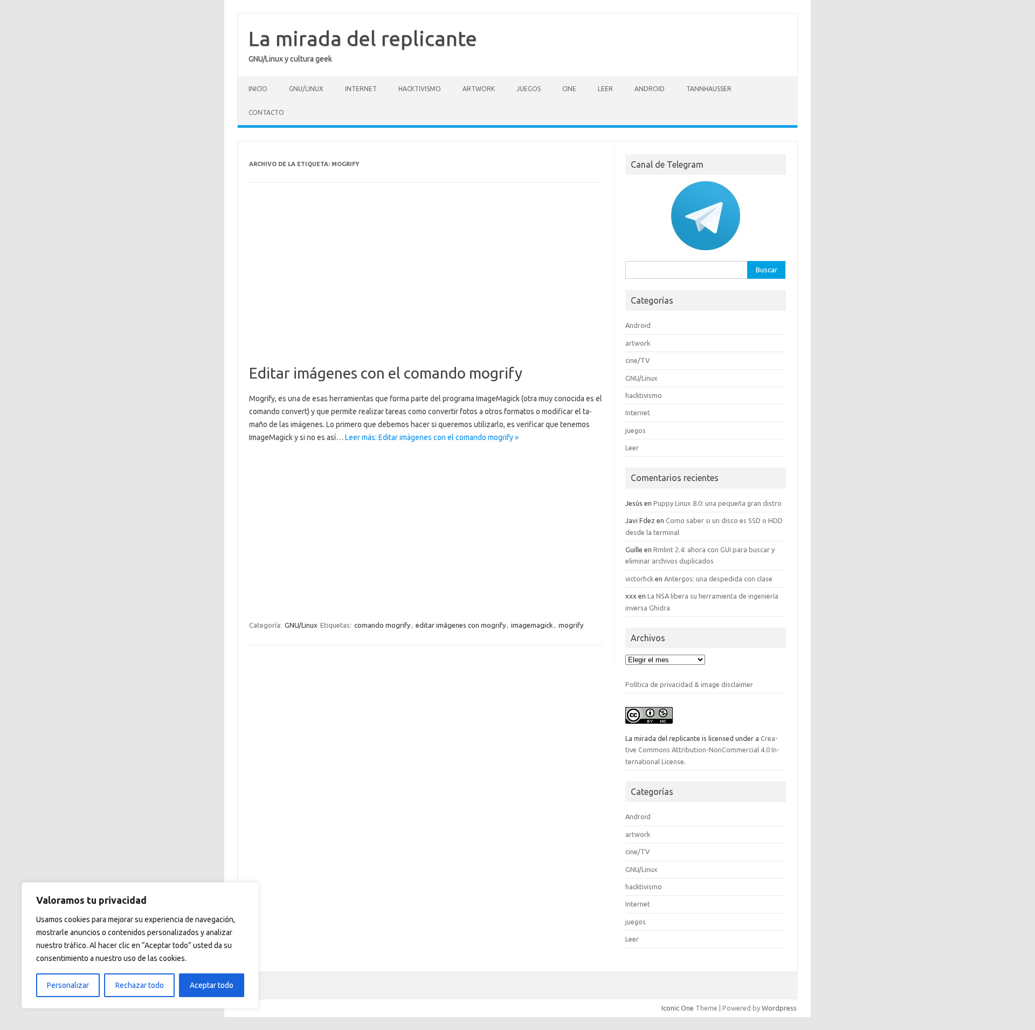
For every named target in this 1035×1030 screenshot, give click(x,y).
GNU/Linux (306, 88)
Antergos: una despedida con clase (718, 578)
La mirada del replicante (363, 38)
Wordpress (779, 1008)
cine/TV (637, 360)
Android (649, 88)
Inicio (258, 88)
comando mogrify (382, 625)
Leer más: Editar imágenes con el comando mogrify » (432, 437)
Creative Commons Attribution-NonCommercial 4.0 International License (702, 749)
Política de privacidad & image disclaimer (689, 684)
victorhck (639, 578)
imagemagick (532, 625)
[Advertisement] (426, 284)
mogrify (570, 625)
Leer (605, 88)
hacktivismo (419, 88)
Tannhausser (709, 88)
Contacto (266, 112)
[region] (140, 945)
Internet (361, 88)
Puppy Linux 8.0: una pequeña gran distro (717, 503)
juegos (528, 88)
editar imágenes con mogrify (461, 625)
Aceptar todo (211, 985)
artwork (479, 88)
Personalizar (68, 985)
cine (569, 88)
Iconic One (677, 1008)
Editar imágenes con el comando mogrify (385, 373)
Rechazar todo (139, 985)
